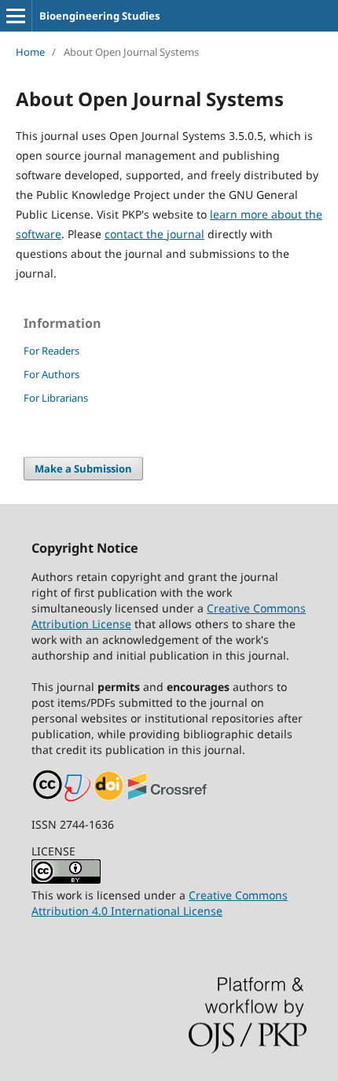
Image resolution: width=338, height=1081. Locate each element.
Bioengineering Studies (99, 16)
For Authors (51, 374)
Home (30, 52)
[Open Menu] (15, 15)
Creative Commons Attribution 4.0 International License (159, 903)
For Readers (51, 351)
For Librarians (56, 398)
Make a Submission (83, 468)
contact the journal (154, 233)
